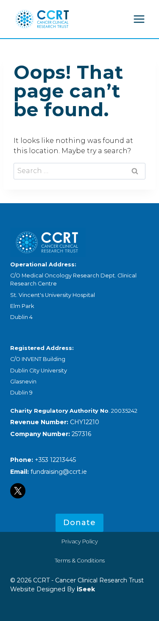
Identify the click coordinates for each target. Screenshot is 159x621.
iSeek (85, 589)
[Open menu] (139, 19)
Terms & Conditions (80, 560)
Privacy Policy (79, 541)
